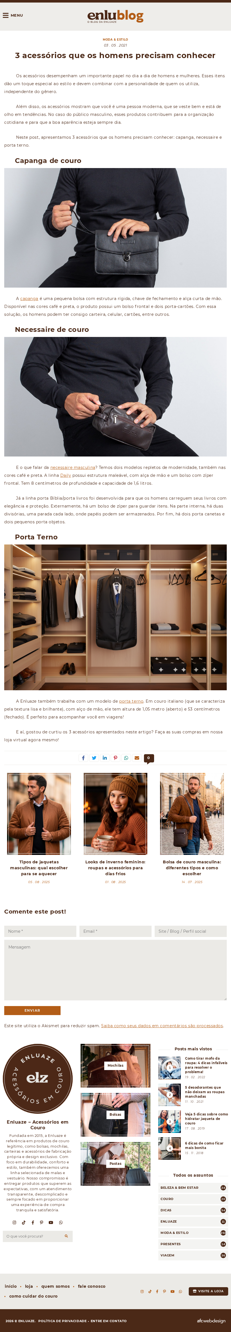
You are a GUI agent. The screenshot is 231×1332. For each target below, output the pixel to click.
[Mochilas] (115, 1066)
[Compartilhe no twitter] (94, 758)
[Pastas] (115, 1164)
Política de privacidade (62, 1321)
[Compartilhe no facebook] (83, 758)
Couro (167, 1199)
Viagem (167, 1255)
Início (11, 1286)
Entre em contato (109, 1321)
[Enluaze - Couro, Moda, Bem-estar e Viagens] (115, 16)
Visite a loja (210, 1291)
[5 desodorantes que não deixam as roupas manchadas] (193, 1095)
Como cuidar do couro (33, 1296)
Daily (65, 475)
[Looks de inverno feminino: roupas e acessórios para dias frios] (116, 814)
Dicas (166, 1210)
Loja (29, 1286)
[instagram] (15, 1223)
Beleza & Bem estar (179, 1188)
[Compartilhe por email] (137, 758)
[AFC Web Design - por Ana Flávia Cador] (211, 1321)
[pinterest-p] (41, 1223)
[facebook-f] (33, 1223)
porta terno (131, 701)
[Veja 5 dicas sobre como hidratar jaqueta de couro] (193, 1121)
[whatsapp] (61, 1223)
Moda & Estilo (115, 39)
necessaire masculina (72, 467)
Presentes (171, 1244)
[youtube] (51, 1223)
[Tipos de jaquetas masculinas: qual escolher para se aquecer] (39, 814)
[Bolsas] (115, 1115)
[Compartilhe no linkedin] (105, 758)
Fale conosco (92, 1286)
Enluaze (169, 1221)
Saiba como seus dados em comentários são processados (162, 1025)
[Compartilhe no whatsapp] (126, 758)
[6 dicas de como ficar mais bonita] (193, 1148)
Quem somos (55, 1286)
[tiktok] (24, 1223)
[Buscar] (66, 1236)
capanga (29, 298)
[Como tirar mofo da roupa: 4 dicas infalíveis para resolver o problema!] (193, 1068)
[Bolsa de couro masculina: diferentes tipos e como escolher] (192, 814)
